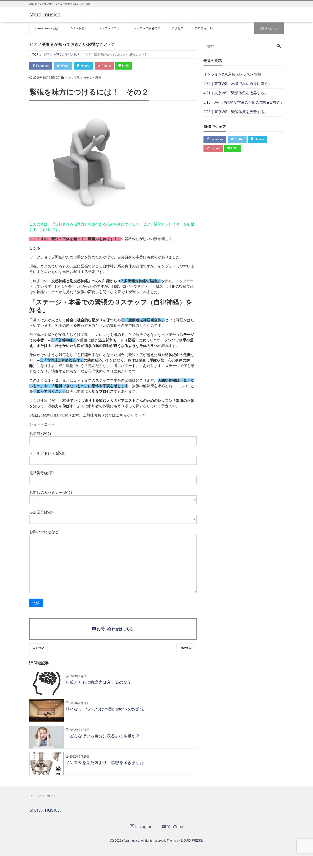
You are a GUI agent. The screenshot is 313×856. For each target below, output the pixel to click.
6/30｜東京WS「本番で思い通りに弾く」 (237, 84)
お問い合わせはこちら (115, 629)
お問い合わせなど (44, 532)
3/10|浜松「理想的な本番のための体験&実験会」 (243, 102)
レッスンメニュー (110, 28)
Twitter (64, 66)
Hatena (85, 66)
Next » (185, 648)
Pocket (106, 66)
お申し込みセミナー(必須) (50, 492)
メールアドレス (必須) (47, 453)
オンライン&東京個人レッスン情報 (232, 74)
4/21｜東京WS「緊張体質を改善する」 (235, 93)
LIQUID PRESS (191, 840)
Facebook (42, 66)
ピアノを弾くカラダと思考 (83, 77)
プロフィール (204, 28)
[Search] (278, 46)
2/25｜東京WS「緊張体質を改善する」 (235, 112)
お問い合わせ (269, 28)
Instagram (144, 826)
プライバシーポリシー (44, 796)
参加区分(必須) (41, 512)
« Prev (38, 648)
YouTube (174, 826)
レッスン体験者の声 (147, 28)
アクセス (178, 28)
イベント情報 (78, 28)
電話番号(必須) (41, 473)
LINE (125, 66)
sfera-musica (44, 14)
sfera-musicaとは (46, 28)
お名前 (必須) (40, 433)
